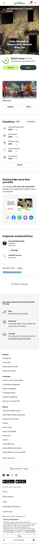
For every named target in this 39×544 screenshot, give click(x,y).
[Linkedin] (31, 217)
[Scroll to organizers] (3, 10)
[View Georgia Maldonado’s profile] (4, 243)
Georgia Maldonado (16, 241)
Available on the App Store (20, 481)
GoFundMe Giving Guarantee (19, 339)
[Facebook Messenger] (25, 217)
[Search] (4, 3)
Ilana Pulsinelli (13, 148)
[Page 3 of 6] (19, 50)
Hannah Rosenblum (16, 127)
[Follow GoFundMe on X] (12, 475)
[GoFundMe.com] (19, 3)
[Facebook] (14, 217)
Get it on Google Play (8, 481)
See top (32, 121)
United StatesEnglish (20, 469)
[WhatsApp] (19, 217)
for (20, 10)
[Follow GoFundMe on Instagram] (16, 475)
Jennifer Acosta (14, 255)
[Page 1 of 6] (16, 50)
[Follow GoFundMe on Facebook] (4, 475)
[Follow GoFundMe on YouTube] (8, 475)
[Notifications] (30, 3)
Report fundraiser (21, 284)
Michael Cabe (13, 141)
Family (19, 268)
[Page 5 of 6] (22, 50)
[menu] (35, 3)
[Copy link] (8, 217)
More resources (8, 458)
